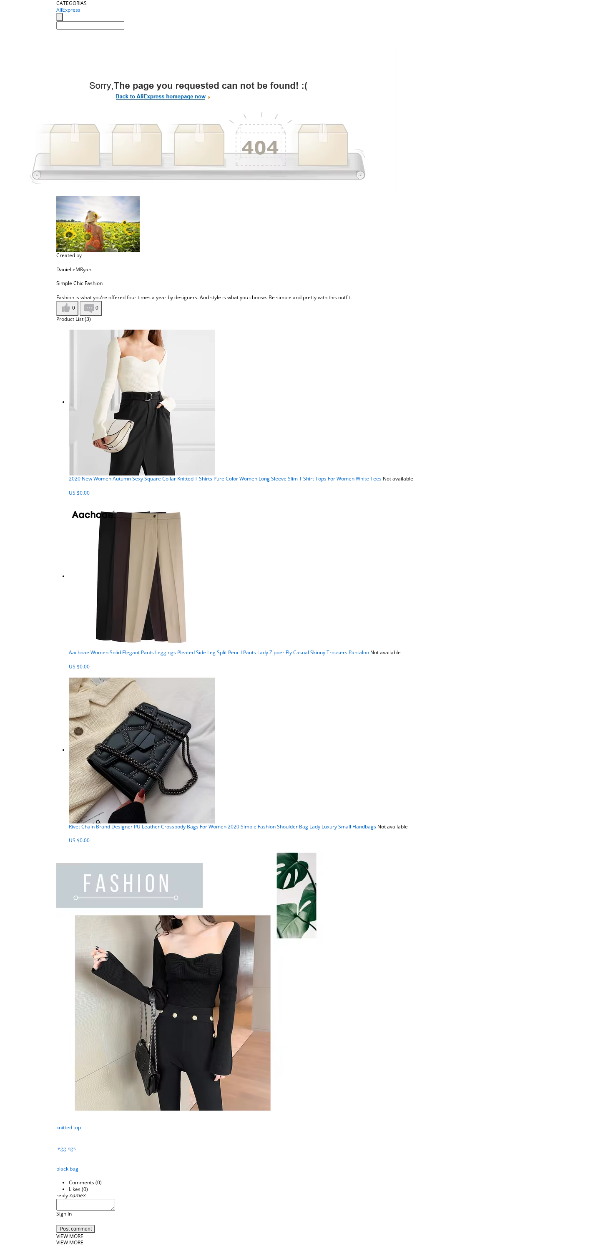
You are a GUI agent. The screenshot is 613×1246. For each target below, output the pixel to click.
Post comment (76, 1229)
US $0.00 (79, 492)
